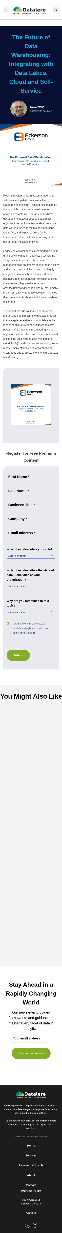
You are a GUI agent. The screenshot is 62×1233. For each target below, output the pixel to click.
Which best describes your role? (30, 549)
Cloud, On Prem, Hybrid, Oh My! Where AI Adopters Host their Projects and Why (31, 856)
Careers (31, 1212)
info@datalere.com (31, 1190)
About (31, 1175)
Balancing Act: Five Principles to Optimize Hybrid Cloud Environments (31, 772)
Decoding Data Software (37, 763)
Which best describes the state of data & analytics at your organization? (30, 575)
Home (31, 1145)
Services (31, 1155)
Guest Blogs (37, 932)
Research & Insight (31, 1165)
